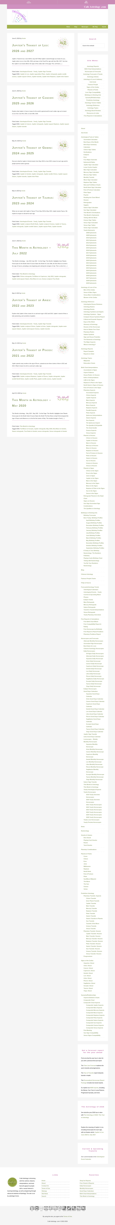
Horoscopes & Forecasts (93, 71)
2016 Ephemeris (91, 250)
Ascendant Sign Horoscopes (93, 643)
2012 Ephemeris (91, 243)
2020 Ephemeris (91, 260)
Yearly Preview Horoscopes (92, 822)
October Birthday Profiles (94, 545)
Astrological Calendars (91, 589)
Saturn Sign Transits (90, 782)
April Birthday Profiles (93, 520)
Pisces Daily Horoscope (93, 676)
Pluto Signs (87, 192)
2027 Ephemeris (91, 278)
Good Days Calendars (91, 691)
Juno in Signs (90, 476)
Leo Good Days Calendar (94, 711)
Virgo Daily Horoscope (93, 686)
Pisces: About (88, 980)
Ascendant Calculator (90, 139)
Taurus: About (88, 988)
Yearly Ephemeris (89, 230)
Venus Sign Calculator (91, 222)
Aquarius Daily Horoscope (94, 658)
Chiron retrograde (26, 276)
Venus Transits (91, 928)
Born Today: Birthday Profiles (93, 518)
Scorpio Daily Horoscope (94, 681)
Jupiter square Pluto (44, 226)
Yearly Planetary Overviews (92, 615)
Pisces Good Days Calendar (95, 716)
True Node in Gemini (30, 431)
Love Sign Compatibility (93, 92)
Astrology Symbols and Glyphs (94, 312)
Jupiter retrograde (51, 74)
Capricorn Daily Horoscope (95, 666)
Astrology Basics (89, 307)
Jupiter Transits (91, 903)
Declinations (88, 152)
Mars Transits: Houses (93, 936)
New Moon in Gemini (59, 428)
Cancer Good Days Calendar (95, 701)
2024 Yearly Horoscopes (94, 812)
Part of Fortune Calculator (92, 190)
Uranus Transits (91, 926)
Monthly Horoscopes (90, 741)
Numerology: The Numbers (92, 553)
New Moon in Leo (35, 279)
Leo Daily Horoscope (93, 671)
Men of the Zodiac (89, 290)
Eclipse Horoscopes (90, 689)
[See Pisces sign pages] (83, 1211)
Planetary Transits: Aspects (92, 896)
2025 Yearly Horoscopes (94, 814)
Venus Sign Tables (89, 225)
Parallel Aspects (91, 410)
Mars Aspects (90, 400)
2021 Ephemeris (91, 263)
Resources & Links (93, 113)
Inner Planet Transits (92, 901)
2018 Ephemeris (91, 255)
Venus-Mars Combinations (92, 295)
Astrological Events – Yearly (93, 592)
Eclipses (86, 154)
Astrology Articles (93, 76)
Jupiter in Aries (41, 326)
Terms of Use (46, 1188)
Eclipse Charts (88, 599)
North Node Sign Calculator (92, 187)
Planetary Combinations (88, 849)
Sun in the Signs (91, 491)
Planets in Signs (89, 468)
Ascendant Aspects (92, 392)
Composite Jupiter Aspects (94, 1005)
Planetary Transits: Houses (92, 931)
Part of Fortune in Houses (94, 453)
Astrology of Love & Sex (89, 287)
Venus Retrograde (89, 612)
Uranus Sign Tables (90, 220)
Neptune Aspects (91, 408)
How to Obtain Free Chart (92, 329)
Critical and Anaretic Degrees (93, 319)
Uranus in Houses (92, 463)
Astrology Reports (93, 66)
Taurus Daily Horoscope (94, 684)
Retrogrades (88, 202)
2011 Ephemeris (91, 240)
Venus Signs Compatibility (92, 1035)
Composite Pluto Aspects (94, 1017)
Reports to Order (89, 354)
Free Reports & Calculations (93, 116)
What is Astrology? (90, 344)
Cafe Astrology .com (24, 15)
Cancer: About (88, 968)
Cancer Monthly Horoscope (95, 752)
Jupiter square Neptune (51, 124)
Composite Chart (89, 1000)
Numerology (85, 831)
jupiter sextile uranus (44, 379)
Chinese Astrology (87, 574)
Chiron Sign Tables (90, 149)
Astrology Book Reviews (93, 110)
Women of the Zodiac (90, 297)
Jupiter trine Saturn (62, 76)
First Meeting (88, 1030)
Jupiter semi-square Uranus (31, 329)
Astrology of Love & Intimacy (93, 79)
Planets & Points (93, 89)
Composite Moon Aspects (94, 1012)
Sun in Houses (91, 460)
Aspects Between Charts (91, 997)
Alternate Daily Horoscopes (95, 656)
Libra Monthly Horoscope (94, 764)
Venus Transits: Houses (93, 954)
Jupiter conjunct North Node (29, 224)
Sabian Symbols (89, 334)
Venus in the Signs (92, 493)
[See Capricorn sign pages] (74, 1211)
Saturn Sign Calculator (91, 207)
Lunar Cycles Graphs (90, 167)
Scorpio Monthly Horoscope (95, 774)
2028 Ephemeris (91, 280)
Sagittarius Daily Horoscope (95, 678)
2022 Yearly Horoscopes (94, 807)
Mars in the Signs (91, 481)
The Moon (87, 881)
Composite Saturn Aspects (94, 1020)
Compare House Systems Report (94, 317)
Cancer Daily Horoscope (94, 663)
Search (44, 1196)
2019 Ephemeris (91, 258)
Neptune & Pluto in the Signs (93, 382)
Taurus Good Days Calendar (95, 729)
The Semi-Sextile (91, 428)
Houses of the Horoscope (92, 327)
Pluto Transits (90, 913)
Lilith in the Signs (89, 380)
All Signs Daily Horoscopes (95, 653)
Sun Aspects (90, 420)
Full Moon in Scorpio (26, 428)
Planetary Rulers (89, 332)
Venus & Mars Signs (90, 292)
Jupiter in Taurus (60, 224)
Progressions (88, 956)
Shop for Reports (85, 1180)
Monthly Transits (89, 177)
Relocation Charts (89, 363)
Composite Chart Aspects (92, 1002)
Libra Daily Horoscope (93, 673)
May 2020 (49, 428)
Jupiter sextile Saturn (31, 226)
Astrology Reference (93, 105)
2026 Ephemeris (91, 275)
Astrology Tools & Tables (93, 103)
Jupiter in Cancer (25, 124)
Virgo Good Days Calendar (94, 731)
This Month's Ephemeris (91, 215)
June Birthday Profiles (93, 535)
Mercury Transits (91, 908)
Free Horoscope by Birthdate (93, 629)
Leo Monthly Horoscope (94, 762)
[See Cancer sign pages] (46, 1211)
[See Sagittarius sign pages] (69, 1211)
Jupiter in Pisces (42, 376)
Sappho (86, 205)
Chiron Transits (91, 898)
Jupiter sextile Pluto (31, 379)
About (83, 128)
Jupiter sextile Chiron (51, 174)
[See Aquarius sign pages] (78, 1211)
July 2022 (51, 276)
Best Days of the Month (91, 142)
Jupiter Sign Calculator (91, 164)
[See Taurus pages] (36, 1211)
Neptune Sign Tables (90, 182)
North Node (87, 871)
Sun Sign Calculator (90, 210)
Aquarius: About (89, 963)
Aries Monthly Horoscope (94, 749)
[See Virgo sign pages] (55, 1211)
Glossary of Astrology (90, 324)
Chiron (86, 859)
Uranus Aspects (91, 430)
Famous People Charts (88, 578)
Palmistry (87, 555)
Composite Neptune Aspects (95, 1015)
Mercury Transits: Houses (94, 938)
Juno (85, 864)
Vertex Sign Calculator (91, 227)
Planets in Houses (89, 435)
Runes (86, 842)
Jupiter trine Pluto (33, 176)
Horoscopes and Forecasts (89, 638)
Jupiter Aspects (91, 397)
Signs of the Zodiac (93, 87)
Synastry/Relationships (92, 97)
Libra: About (88, 978)
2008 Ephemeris (91, 232)
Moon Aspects (90, 405)
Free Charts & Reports (87, 1183)
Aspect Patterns (89, 372)
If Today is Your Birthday (91, 550)
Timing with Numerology (91, 560)
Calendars (87, 147)
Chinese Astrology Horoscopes (94, 648)
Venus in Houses (91, 465)
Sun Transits (90, 921)
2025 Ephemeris (91, 273)
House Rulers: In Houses (92, 375)
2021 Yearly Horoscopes (94, 804)
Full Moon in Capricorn (39, 276)
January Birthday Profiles (94, 530)
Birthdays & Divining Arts (93, 95)
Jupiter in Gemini (25, 174)
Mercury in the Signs (92, 483)
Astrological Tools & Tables (90, 137)
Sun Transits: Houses (93, 948)
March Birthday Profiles (93, 538)
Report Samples (89, 351)
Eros (85, 157)
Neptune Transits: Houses (94, 941)
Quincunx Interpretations (94, 415)
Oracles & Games (86, 835)
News (83, 826)
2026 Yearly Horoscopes (94, 817)
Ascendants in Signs (90, 370)
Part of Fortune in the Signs (92, 387)
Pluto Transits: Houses (93, 943)
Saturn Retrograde (89, 607)
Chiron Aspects (91, 395)
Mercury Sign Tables (90, 175)
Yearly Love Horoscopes (91, 820)
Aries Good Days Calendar (94, 699)
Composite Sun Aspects (94, 1023)
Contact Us (45, 1186)
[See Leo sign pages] (50, 1211)
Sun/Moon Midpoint (90, 879)
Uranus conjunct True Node (50, 279)
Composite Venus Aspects (94, 1028)
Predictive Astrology (92, 100)
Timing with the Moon (90, 217)
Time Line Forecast (90, 1065)
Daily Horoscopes (89, 651)
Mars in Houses (91, 443)
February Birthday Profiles (94, 528)
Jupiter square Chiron (24, 76)
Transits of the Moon (92, 923)
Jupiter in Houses (91, 440)
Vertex (86, 889)
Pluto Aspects (90, 413)
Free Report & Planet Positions (93, 631)
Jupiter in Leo (24, 74)
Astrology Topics (92, 108)
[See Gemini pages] (41, 1211)
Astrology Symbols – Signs (92, 314)
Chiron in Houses (91, 438)
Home (43, 1180)
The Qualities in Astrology (92, 508)
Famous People (93, 84)
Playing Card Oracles (90, 840)
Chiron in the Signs (92, 470)
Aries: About (88, 965)
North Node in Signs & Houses (93, 385)
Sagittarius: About (89, 983)
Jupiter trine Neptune (49, 76)
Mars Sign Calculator (90, 170)
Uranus (86, 886)
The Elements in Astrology (92, 339)
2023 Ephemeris (91, 268)
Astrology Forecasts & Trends (92, 74)
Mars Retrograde (89, 602)
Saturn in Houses (91, 458)
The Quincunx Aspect (93, 423)
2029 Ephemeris (91, 283)
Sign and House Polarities (92, 337)
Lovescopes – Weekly (91, 739)
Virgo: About (88, 991)
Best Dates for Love (90, 646)
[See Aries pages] (32, 1211)
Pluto (85, 876)
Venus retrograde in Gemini (58, 431)
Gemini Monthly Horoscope (95, 759)
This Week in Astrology (91, 787)
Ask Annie (93, 82)
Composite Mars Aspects (94, 1007)
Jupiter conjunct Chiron (27, 326)
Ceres (85, 856)
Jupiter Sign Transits (44, 71)
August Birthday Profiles (94, 523)
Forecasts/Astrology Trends (90, 587)
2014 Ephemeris (91, 245)
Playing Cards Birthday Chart (93, 558)
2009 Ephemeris (91, 235)
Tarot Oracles (88, 845)
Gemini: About (88, 973)
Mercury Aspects (91, 402)
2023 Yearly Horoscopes (94, 809)
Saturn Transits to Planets (94, 918)
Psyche (86, 195)
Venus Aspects (91, 433)
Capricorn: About (89, 970)
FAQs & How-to (86, 583)
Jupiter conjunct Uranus (47, 224)
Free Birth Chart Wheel (91, 621)
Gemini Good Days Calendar (95, 709)
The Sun (86, 884)
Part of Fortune (88, 874)
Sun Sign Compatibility (91, 1033)
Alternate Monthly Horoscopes (93, 641)
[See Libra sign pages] (59, 1211)
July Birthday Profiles (93, 533)
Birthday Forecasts (90, 515)
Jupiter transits (37, 76)
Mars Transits (90, 906)
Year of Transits (89, 1073)
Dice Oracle (87, 837)
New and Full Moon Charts (92, 185)
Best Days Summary (90, 144)
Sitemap (44, 1191)
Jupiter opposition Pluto (37, 74)
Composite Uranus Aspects (95, 1025)
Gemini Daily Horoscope (94, 668)
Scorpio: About (88, 985)
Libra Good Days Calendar (94, 714)
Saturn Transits (91, 916)
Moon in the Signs (92, 486)
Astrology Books (89, 309)
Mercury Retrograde (90, 604)
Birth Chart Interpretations (93, 69)
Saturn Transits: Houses (94, 946)
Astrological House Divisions (93, 304)
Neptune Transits (91, 911)
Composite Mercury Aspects (95, 1010)
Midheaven (87, 866)
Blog (82, 570)
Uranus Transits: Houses (94, 951)
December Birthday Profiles (95, 525)
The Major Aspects (89, 342)
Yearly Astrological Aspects (92, 789)
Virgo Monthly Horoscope (94, 779)
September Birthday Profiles (95, 548)
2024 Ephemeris (91, 270)
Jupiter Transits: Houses (94, 933)
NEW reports (94, 1087)
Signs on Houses (89, 501)
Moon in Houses (91, 448)
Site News (45, 1193)
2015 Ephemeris (91, 248)
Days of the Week (89, 322)
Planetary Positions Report (92, 634)
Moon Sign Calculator (90, 180)
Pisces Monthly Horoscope (94, 767)
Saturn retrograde (17, 431)
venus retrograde (43, 431)
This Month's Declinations (92, 212)
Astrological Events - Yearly (28, 71)
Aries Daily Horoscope (93, 661)
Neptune (86, 869)
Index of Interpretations (91, 377)
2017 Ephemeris (91, 253)
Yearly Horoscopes (90, 792)
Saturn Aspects (91, 418)
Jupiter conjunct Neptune (28, 376)
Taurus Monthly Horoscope (95, 777)
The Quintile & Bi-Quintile (94, 425)
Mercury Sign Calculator (91, 172)
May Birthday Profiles (93, 540)
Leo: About (87, 975)
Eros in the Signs (91, 473)
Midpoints (87, 360)
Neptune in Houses (92, 450)
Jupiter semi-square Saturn (20, 279)
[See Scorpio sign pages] (64, 1211)
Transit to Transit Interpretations (94, 609)
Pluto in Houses (91, 455)
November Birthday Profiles (95, 543)
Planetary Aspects (89, 390)
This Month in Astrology (27, 274)
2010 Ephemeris (91, 238)
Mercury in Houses (92, 445)
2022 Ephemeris (91, 265)
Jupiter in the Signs (92, 478)
